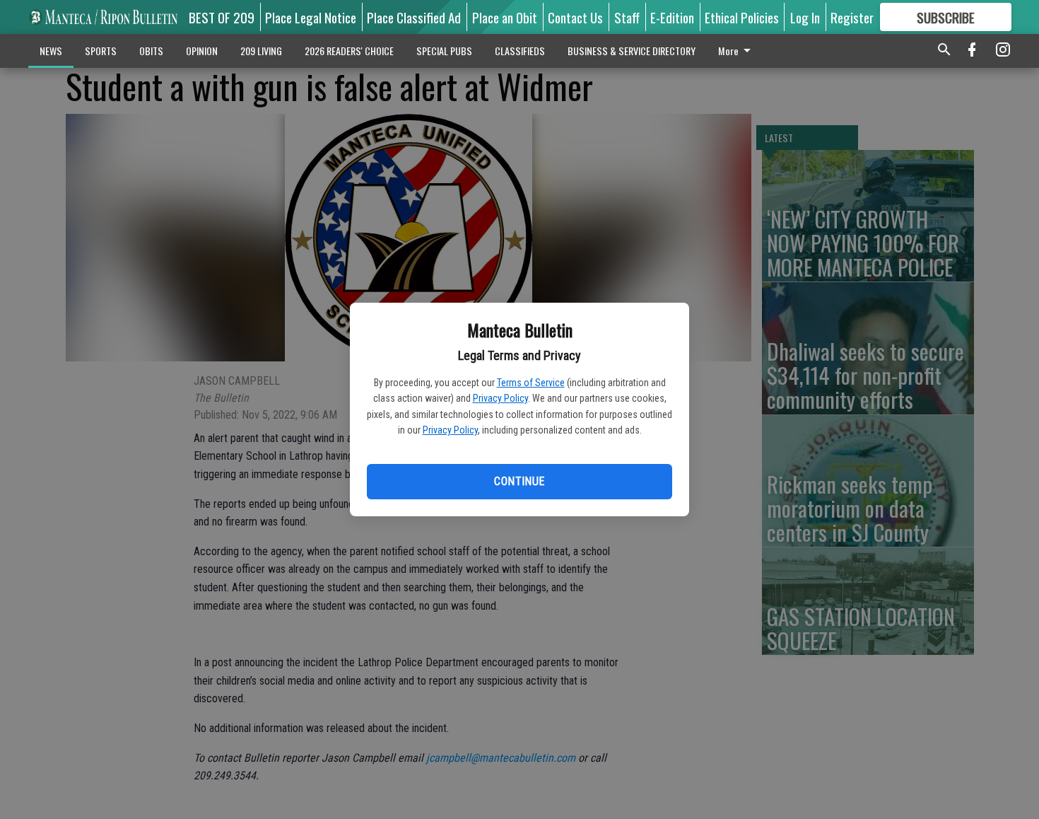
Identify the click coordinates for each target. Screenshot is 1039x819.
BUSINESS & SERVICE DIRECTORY (631, 50)
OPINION (202, 50)
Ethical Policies (742, 17)
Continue (519, 481)
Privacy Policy (500, 398)
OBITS (151, 50)
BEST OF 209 (221, 17)
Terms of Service (531, 382)
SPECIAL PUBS (444, 50)
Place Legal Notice (310, 17)
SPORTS (101, 50)
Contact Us (575, 17)
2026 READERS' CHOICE (349, 50)
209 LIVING (261, 50)
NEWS (51, 50)
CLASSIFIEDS (520, 50)
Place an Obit (504, 17)
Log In (805, 17)
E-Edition (672, 17)
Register (852, 17)
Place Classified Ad (414, 17)
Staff (627, 17)
